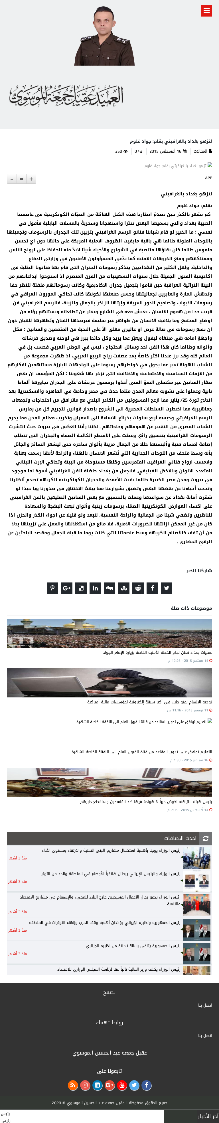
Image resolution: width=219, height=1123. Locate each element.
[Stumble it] (123, 588)
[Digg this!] (109, 588)
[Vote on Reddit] (138, 588)
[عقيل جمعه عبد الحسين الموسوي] (103, 34)
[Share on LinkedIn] (95, 588)
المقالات (200, 151)
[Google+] (110, 1085)
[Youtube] (122, 1085)
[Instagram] (85, 1085)
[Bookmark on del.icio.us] (81, 588)
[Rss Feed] (73, 1085)
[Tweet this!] (166, 588)
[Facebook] (146, 1085)
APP (208, 178)
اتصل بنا (205, 1005)
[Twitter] (134, 1085)
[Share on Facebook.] (152, 588)
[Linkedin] (97, 1085)
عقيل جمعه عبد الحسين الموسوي (95, 1103)
